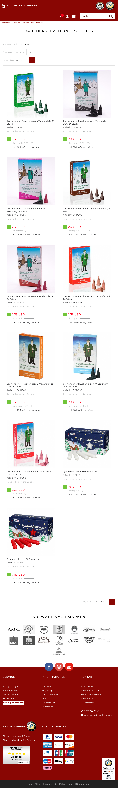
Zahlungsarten (10, 690)
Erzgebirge (47, 690)
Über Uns (46, 686)
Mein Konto (9, 698)
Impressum (47, 706)
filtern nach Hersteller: (14, 52)
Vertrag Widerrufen (13, 702)
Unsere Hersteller (50, 694)
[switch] (108, 777)
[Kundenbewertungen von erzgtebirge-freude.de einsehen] (16, 756)
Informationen (53, 677)
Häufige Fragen (10, 686)
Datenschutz (48, 702)
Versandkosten (10, 694)
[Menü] (113, 759)
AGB (44, 698)
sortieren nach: (10, 44)
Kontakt (87, 677)
